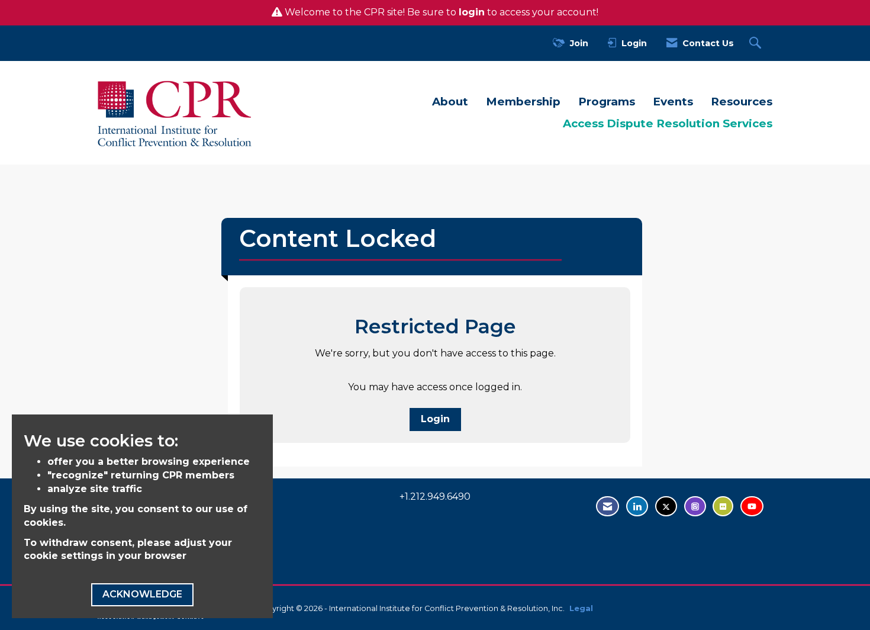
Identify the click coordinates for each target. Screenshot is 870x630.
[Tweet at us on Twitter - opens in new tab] (666, 506)
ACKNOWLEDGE (142, 594)
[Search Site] (756, 43)
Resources (741, 101)
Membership (523, 101)
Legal (581, 608)
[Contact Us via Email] (607, 506)
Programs (606, 101)
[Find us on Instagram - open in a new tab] (695, 506)
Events (673, 101)
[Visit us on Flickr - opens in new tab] (723, 506)
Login (435, 419)
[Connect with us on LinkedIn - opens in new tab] (637, 506)
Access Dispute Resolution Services (667, 123)
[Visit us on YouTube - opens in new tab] (751, 506)
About (450, 101)
